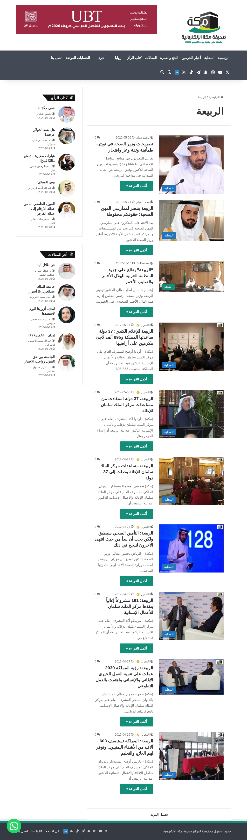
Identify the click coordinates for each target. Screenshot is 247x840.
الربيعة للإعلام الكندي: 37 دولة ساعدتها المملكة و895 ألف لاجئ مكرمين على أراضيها (124, 337)
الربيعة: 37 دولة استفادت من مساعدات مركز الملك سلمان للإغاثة (127, 404)
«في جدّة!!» (46, 108)
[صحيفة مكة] (204, 28)
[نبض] (176, 72)
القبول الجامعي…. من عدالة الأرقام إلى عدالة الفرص (39, 208)
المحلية (209, 58)
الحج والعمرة (169, 58)
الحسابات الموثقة (78, 58)
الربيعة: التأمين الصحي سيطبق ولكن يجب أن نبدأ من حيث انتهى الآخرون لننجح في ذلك (124, 539)
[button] (14, 826)
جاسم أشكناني (43, 113)
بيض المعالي (46, 182)
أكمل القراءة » (136, 186)
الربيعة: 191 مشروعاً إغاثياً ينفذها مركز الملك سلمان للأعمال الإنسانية (129, 606)
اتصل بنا (56, 58)
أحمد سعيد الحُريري (40, 296)
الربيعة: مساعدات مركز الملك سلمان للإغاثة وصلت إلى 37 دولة (126, 471)
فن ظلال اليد (46, 265)
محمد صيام (143, 137)
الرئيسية (223, 58)
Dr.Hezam (143, 263)
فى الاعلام (52, 831)
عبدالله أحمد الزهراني (39, 187)
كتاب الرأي (134, 58)
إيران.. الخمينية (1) (41, 335)
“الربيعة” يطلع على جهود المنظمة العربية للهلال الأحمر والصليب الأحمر (127, 275)
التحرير (145, 325)
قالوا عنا (36, 831)
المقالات (151, 58)
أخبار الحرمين (191, 58)
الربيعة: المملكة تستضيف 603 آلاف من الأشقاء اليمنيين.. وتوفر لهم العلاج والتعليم (124, 746)
